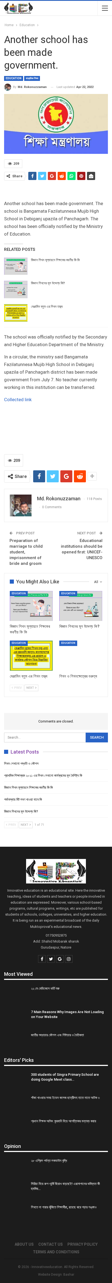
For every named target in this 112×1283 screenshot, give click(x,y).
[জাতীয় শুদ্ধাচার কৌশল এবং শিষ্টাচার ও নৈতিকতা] (15, 1041)
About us (24, 1244)
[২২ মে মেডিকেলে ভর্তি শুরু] (15, 995)
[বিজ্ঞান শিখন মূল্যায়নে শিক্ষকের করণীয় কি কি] (15, 266)
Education (13, 78)
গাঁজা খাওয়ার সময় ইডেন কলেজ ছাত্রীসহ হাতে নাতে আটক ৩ (65, 1098)
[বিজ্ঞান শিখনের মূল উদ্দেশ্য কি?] (15, 289)
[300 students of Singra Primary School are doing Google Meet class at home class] (15, 1081)
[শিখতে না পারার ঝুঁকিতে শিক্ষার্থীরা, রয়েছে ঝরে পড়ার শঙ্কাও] (15, 1213)
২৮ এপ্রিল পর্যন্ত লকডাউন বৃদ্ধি (49, 1161)
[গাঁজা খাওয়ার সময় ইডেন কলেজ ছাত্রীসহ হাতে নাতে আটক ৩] (15, 1104)
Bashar (68, 1274)
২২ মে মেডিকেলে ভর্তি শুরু (45, 988)
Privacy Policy (82, 1244)
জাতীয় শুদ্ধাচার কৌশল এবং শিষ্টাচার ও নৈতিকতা (57, 1035)
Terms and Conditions (56, 1252)
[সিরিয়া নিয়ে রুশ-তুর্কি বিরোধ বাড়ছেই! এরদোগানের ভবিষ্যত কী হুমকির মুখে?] (15, 1190)
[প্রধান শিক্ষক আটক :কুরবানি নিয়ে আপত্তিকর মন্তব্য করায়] (15, 1127)
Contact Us (50, 1244)
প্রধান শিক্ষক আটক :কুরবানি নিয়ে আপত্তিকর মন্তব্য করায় (63, 1121)
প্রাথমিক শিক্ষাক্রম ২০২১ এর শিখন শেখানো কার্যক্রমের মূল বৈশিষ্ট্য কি (43, 775)
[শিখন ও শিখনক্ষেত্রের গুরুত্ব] (80, 656)
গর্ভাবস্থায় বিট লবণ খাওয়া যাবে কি (23, 799)
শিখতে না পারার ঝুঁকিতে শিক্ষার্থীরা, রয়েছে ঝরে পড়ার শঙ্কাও (64, 1207)
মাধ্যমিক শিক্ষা (32, 78)
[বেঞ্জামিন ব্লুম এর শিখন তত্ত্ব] (15, 313)
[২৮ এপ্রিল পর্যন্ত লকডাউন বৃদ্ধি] (15, 1167)
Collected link (18, 399)
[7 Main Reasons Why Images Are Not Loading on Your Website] (15, 1018)
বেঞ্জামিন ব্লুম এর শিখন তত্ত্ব (47, 306)
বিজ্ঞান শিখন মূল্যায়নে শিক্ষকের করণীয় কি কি (55, 260)
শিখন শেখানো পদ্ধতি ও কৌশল (21, 763)
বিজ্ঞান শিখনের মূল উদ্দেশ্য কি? (48, 283)
